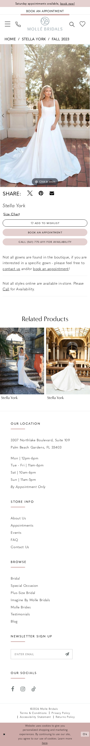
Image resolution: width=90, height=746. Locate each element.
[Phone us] (18, 23)
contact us (11, 268)
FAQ (14, 539)
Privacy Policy (61, 713)
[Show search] (72, 23)
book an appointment (51, 268)
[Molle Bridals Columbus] (45, 24)
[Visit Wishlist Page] (82, 23)
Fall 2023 (60, 38)
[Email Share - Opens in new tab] (51, 193)
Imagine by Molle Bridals (30, 599)
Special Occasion (24, 585)
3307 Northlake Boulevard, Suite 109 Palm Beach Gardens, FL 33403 (40, 443)
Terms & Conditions (33, 713)
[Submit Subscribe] (67, 654)
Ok (85, 734)
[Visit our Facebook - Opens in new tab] (12, 689)
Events (16, 532)
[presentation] (22, 361)
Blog (14, 621)
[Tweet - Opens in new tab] (30, 193)
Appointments (22, 525)
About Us (18, 517)
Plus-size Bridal (23, 592)
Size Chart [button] (11, 213)
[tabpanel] (45, 115)
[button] (7, 23)
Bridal (15, 578)
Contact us (20, 546)
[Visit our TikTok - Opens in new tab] (33, 689)
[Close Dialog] (4, 734)
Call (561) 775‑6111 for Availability (45, 242)
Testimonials (20, 613)
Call (6, 288)
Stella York (34, 38)
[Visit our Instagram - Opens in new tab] (23, 689)
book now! (67, 3)
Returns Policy (65, 717)
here (45, 743)
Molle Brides (21, 606)
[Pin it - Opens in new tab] (40, 193)
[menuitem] (7, 23)
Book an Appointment (45, 232)
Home (10, 38)
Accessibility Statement (35, 717)
